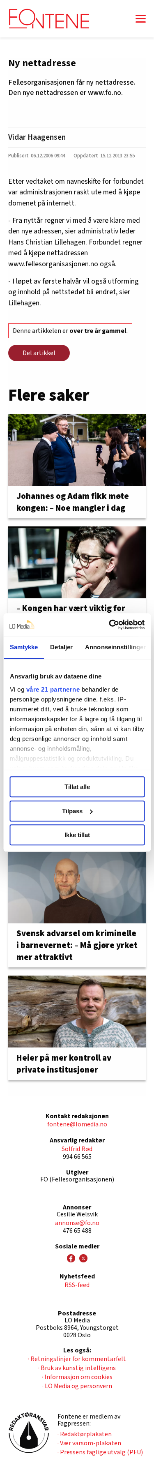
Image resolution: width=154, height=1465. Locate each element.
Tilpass (72, 810)
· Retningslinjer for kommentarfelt (77, 1358)
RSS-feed (77, 1285)
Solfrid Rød (77, 1149)
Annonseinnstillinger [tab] (115, 647)
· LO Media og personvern (77, 1386)
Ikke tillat (77, 834)
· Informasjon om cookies (77, 1377)
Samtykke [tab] (23, 647)
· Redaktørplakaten (84, 1434)
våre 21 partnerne (53, 689)
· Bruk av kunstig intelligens (77, 1368)
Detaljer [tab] (61, 647)
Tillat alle (77, 786)
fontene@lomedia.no (77, 1124)
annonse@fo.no (77, 1222)
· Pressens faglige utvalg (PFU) (100, 1452)
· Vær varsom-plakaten (89, 1443)
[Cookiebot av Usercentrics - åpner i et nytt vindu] (110, 624)
